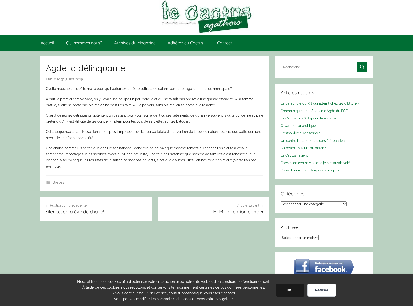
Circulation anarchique (298, 126)
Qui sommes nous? (84, 42)
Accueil (47, 42)
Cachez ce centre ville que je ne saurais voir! (315, 163)
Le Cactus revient (294, 155)
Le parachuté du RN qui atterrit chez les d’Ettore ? (320, 103)
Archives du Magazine (135, 42)
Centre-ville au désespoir (300, 133)
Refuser (321, 290)
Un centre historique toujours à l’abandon (313, 140)
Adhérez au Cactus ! (186, 42)
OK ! (290, 290)
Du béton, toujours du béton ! (303, 148)
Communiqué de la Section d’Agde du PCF (314, 111)
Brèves (58, 182)
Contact (224, 42)
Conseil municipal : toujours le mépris (310, 170)
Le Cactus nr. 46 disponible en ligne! (309, 118)
